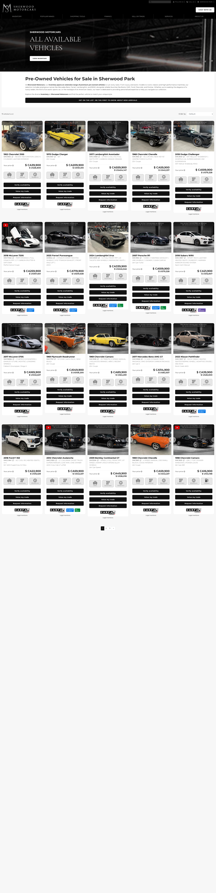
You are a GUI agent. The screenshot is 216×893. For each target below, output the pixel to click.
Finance (108, 16)
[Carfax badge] (30, 310)
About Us (199, 16)
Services (169, 16)
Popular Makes (47, 16)
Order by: (182, 114)
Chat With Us (205, 10)
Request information (22, 197)
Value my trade (22, 191)
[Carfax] (22, 204)
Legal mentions (22, 209)
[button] (40, 59)
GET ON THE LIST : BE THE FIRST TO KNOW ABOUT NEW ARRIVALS (108, 100)
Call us (191, 2)
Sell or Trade (138, 16)
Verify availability (22, 185)
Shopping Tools (77, 16)
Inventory (17, 16)
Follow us (178, 2)
